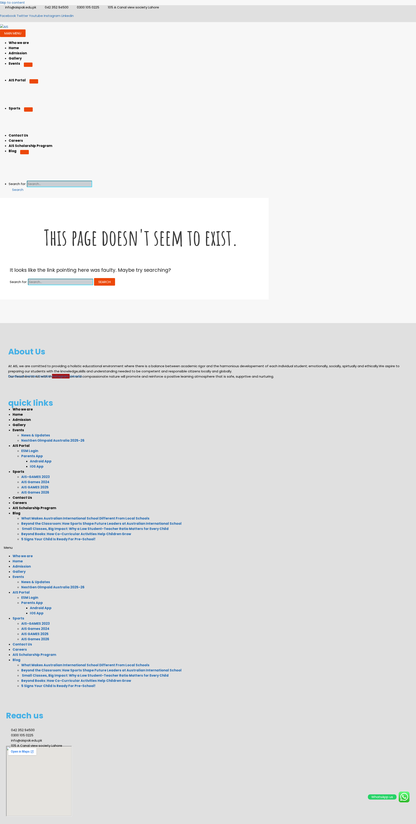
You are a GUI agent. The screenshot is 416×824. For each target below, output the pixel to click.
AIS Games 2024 (35, 482)
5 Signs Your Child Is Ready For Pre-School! (58, 539)
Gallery (15, 58)
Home (14, 48)
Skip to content (12, 2)
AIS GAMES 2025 (35, 487)
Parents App (32, 456)
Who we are (19, 42)
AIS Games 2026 (35, 492)
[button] (16, 189)
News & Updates (35, 435)
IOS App (37, 466)
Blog (12, 151)
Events (14, 63)
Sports (14, 108)
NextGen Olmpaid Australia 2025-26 (52, 440)
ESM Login (29, 451)
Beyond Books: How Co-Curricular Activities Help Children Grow (76, 534)
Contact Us (18, 135)
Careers (16, 140)
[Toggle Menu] (28, 65)
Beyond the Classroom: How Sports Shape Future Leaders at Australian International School (101, 523)
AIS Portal (17, 80)
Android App (41, 461)
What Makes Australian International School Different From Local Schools (85, 518)
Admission (18, 53)
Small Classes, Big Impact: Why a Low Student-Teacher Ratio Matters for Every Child (95, 528)
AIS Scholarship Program (30, 145)
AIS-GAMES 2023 (35, 477)
